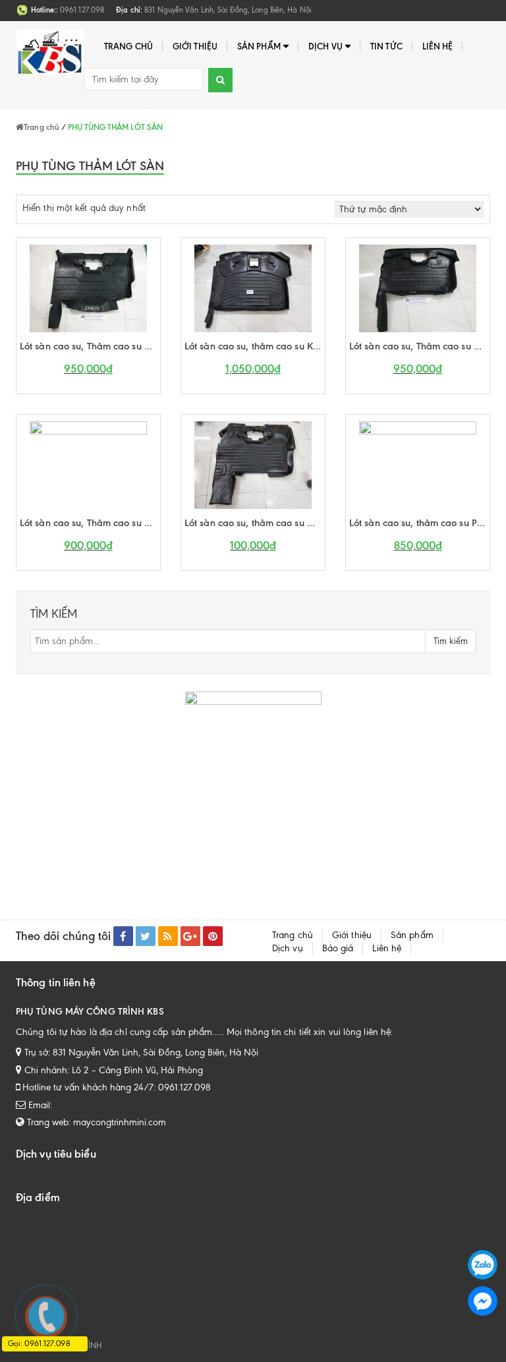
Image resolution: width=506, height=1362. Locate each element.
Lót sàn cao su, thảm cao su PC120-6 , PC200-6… (419, 523)
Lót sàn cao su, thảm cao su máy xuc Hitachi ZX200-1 (254, 523)
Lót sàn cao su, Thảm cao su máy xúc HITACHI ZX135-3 (90, 523)
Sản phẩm (259, 46)
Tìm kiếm (451, 641)
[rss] (168, 936)
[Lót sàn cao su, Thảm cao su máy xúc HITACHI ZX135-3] (88, 464)
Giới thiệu (195, 46)
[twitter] (145, 936)
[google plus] (190, 936)
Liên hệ (437, 46)
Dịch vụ (325, 46)
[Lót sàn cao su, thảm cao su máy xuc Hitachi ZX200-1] (253, 464)
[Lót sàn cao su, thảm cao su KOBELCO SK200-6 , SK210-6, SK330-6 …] (253, 287)
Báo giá (338, 948)
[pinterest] (213, 936)
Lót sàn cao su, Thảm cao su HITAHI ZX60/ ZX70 (90, 346)
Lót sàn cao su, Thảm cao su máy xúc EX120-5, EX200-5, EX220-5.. (419, 346)
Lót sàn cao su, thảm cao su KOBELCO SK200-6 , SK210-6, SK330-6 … (254, 346)
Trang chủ (128, 46)
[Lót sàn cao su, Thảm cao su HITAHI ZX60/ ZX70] (88, 287)
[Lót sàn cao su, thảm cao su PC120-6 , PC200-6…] (417, 464)
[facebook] (123, 936)
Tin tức (386, 46)
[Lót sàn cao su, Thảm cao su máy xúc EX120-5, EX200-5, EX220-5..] (417, 287)
